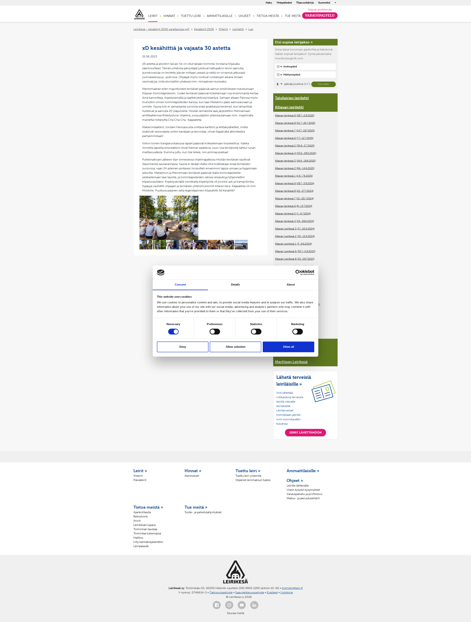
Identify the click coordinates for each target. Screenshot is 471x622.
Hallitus (138, 537)
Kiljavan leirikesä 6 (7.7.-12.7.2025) (294, 138)
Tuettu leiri (191, 16)
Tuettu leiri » (248, 470)
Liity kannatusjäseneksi (148, 542)
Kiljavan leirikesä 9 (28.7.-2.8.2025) (294, 115)
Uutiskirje (286, 592)
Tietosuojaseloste (221, 592)
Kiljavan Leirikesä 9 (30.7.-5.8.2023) (295, 251)
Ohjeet (244, 16)
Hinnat (169, 16)
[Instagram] (229, 605)
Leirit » (140, 470)
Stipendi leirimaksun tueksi (253, 480)
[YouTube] (242, 605)
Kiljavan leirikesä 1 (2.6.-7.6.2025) (294, 175)
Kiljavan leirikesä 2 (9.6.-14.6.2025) (294, 168)
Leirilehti (238, 29)
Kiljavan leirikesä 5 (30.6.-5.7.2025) (295, 145)
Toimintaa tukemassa (147, 533)
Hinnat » (193, 470)
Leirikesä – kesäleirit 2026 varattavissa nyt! (161, 29)
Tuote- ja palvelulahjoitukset (203, 512)
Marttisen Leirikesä (291, 362)
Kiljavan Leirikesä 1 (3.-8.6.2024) (293, 243)
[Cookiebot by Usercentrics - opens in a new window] (298, 272)
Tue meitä (293, 16)
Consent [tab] (180, 284)
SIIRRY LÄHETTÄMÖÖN (305, 432)
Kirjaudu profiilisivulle (320, 9)
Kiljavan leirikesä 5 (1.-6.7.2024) (293, 213)
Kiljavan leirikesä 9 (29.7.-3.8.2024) (294, 183)
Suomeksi (324, 2)
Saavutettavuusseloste (249, 592)
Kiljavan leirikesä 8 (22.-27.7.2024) (294, 191)
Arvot (137, 520)
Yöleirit (223, 29)
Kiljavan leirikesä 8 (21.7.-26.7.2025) (295, 123)
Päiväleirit (139, 480)
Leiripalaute (141, 546)
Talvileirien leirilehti (292, 98)
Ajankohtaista (142, 512)
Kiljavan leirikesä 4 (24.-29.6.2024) (294, 221)
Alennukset (192, 475)
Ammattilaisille (220, 16)
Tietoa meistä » (148, 507)
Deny (182, 346)
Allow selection (235, 346)
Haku (269, 2)
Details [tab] (235, 284)
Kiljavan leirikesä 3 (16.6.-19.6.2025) (295, 160)
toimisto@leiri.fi (292, 588)
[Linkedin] (254, 605)
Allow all (288, 346)
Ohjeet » (295, 480)
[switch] (215, 331)
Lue (250, 29)
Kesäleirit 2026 (204, 29)
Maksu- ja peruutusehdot (303, 498)
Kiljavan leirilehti (289, 107)
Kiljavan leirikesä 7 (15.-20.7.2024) (294, 198)
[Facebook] (217, 605)
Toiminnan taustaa (145, 529)
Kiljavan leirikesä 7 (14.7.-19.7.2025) (295, 130)
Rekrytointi (140, 516)
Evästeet (272, 592)
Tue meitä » (196, 507)
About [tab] (291, 284)
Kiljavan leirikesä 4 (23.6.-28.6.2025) (295, 153)
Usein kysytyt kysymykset (303, 489)
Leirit (152, 16)
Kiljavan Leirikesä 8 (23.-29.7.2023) (294, 258)
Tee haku (323, 84)
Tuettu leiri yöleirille (248, 475)
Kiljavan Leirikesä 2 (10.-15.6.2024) (295, 236)
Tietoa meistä (267, 16)
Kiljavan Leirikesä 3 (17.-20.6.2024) (295, 228)
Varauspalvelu (320, 15)
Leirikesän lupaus (144, 525)
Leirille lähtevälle (298, 485)
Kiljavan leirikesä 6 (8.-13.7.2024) (293, 206)
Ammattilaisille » (303, 470)
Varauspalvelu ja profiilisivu (304, 494)
